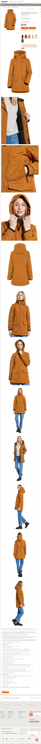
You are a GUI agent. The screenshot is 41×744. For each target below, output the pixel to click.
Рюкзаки (17, 4)
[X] (23, 48)
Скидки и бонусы (20, 716)
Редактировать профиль (11, 713)
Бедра (33, 22)
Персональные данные (21, 717)
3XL (25, 24)
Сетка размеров (26, 21)
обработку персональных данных (12, 733)
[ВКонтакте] (21, 48)
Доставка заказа (2, 713)
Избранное (10, 716)
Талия (30, 22)
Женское (10, 4)
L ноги (36, 22)
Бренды (31, 4)
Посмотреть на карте (22, 733)
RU (23, 22)
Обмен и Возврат (2, 716)
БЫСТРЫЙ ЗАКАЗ (32, 28)
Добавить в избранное (26, 30)
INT (21, 22)
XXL (22, 24)
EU (25, 22)
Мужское (3, 4)
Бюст (27, 22)
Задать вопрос (5, 692)
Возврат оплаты (2, 717)
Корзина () (9, 717)
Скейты (24, 4)
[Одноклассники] (22, 48)
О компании (19, 713)
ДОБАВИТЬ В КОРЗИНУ (25, 28)
